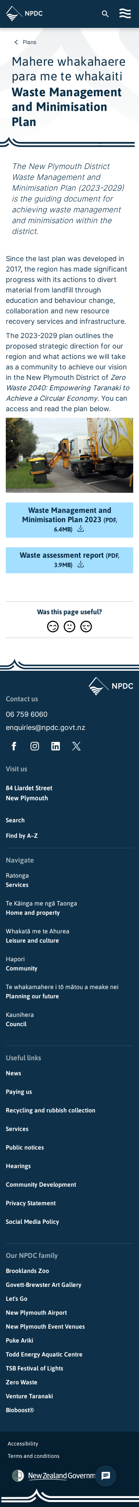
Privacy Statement (31, 1202)
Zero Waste (21, 1382)
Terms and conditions (33, 1456)
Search (15, 820)
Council (20, 1019)
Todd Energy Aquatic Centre (44, 1354)
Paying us (19, 1091)
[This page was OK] (69, 626)
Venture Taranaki (29, 1396)
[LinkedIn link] (54, 747)
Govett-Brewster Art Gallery (43, 1284)
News (13, 1073)
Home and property (41, 908)
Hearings (18, 1165)
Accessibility (23, 1443)
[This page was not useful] (86, 626)
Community (21, 963)
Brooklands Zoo (27, 1270)
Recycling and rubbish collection (50, 1110)
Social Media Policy (32, 1221)
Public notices (25, 1147)
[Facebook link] (12, 747)
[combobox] (109, 13)
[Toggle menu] (126, 13)
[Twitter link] (74, 747)
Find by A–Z (22, 835)
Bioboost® (20, 1409)
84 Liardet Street (29, 788)
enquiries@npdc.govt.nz (45, 727)
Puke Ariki (19, 1340)
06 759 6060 (26, 714)
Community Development (41, 1184)
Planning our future (62, 991)
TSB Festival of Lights (34, 1368)
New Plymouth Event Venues (45, 1326)
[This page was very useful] (53, 626)
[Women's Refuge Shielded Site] (18, 1475)
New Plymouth (27, 798)
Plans (29, 42)
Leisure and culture (38, 936)
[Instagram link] (33, 747)
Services (17, 880)
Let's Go (16, 1298)
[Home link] (24, 13)
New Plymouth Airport (36, 1312)
